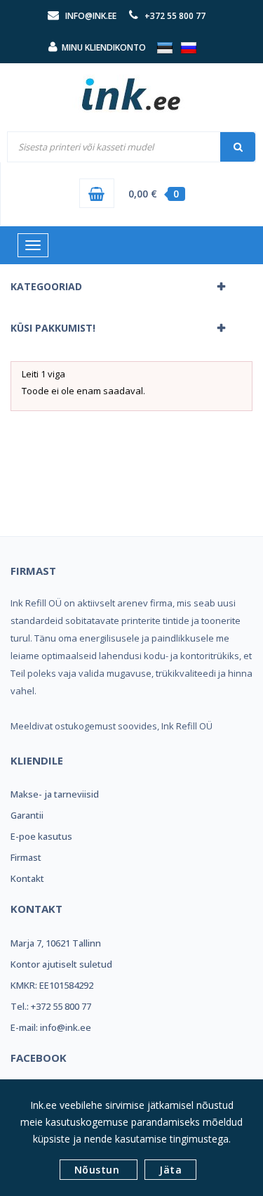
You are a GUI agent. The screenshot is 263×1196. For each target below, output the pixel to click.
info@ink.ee (90, 16)
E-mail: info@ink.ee (51, 1027)
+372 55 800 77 (174, 16)
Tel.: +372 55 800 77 (51, 1006)
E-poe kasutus (41, 836)
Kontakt (27, 878)
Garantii (27, 815)
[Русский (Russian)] (188, 47)
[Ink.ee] (131, 87)
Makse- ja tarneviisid (55, 794)
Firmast (26, 857)
